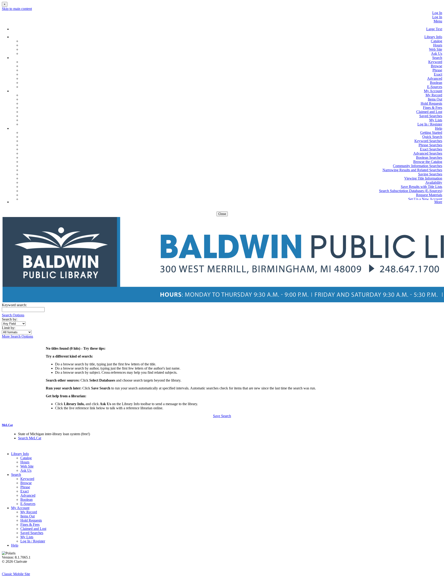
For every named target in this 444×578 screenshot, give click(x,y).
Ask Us (436, 53)
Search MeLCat (29, 438)
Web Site (435, 49)
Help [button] (438, 128)
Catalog (436, 41)
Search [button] (437, 58)
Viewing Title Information (423, 178)
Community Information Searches (417, 166)
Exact (438, 74)
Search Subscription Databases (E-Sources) (410, 191)
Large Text (434, 29)
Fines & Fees (432, 108)
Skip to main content (17, 9)
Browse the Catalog (427, 162)
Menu (438, 21)
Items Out (435, 99)
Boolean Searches (429, 157)
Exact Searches (431, 149)
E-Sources (434, 87)
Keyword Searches (428, 141)
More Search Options (17, 336)
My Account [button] (433, 91)
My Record (434, 95)
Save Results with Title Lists (421, 187)
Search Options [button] (13, 315)
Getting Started (431, 133)
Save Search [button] (222, 416)
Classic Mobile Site (16, 574)
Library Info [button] (433, 37)
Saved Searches (430, 116)
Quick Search (432, 137)
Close (222, 214)
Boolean (436, 83)
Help (14, 545)
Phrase (437, 70)
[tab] (222, 425)
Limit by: (9, 328)
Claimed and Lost (429, 112)
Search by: (10, 319)
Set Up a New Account (425, 199)
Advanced (434, 78)
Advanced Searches (427, 153)
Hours (437, 45)
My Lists (435, 120)
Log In (437, 13)
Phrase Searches (430, 145)
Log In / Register (429, 124)
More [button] (438, 202)
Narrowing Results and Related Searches (412, 170)
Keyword (435, 62)
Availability (433, 182)
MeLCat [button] (7, 425)
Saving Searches (430, 174)
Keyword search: (15, 305)
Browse (436, 66)
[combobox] (14, 323)
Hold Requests (431, 103)
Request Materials (429, 195)
